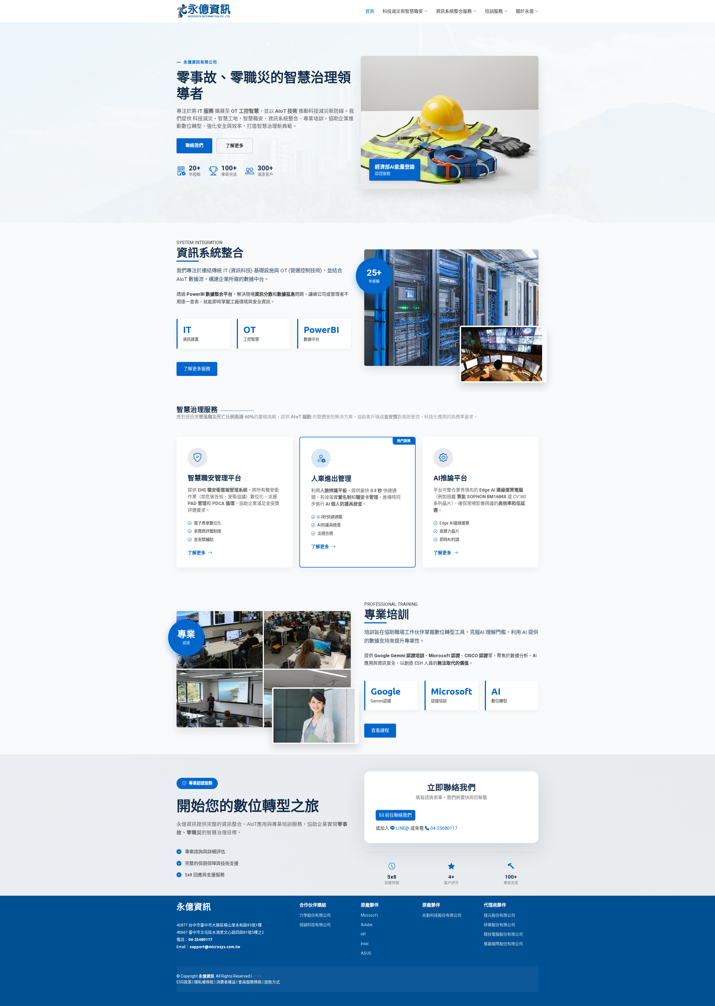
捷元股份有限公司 (499, 915)
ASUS (366, 953)
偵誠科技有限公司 (315, 925)
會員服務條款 (250, 982)
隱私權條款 (204, 982)
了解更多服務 (196, 368)
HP (363, 934)
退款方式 (272, 982)
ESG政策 (184, 982)
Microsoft (369, 915)
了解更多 (235, 145)
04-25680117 (443, 828)
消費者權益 (226, 982)
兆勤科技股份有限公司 (441, 915)
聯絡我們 (194, 145)
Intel (364, 944)
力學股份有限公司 (315, 915)
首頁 (369, 11)
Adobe (367, 925)
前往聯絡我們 (398, 815)
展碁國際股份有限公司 (503, 944)
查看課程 (380, 730)
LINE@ (402, 828)
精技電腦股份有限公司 (503, 934)
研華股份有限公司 (499, 925)
